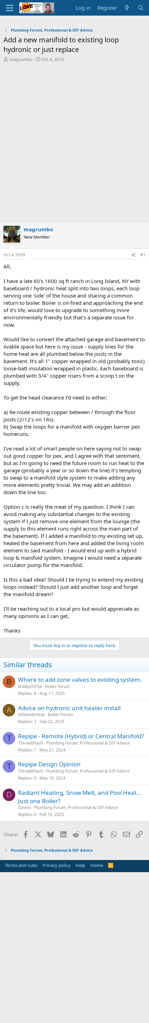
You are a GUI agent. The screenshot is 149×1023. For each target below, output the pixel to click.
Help (80, 865)
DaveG (24, 807)
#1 (143, 255)
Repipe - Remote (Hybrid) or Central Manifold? (81, 736)
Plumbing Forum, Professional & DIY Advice (88, 743)
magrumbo (21, 59)
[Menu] (9, 8)
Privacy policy (57, 865)
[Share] (133, 255)
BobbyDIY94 (30, 686)
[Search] (141, 7)
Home (96, 865)
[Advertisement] (74, 140)
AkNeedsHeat (31, 714)
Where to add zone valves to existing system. (80, 680)
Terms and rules (21, 865)
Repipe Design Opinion (49, 764)
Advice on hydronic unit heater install (69, 708)
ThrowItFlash (30, 743)
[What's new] (127, 7)
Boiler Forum (57, 686)
